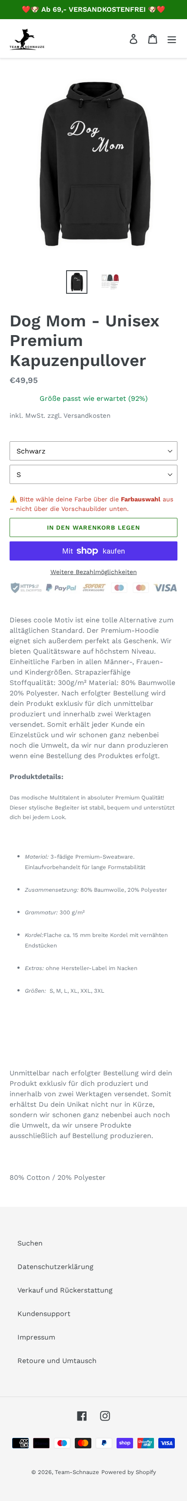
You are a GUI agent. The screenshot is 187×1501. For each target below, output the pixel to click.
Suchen (30, 1243)
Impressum (36, 1337)
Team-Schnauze (77, 1472)
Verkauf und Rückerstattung (65, 1290)
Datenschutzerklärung (55, 1267)
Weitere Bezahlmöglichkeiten (93, 571)
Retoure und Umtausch (57, 1361)
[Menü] (171, 38)
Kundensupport (43, 1314)
